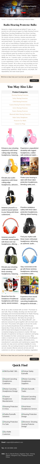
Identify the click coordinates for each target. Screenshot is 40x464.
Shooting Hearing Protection (20, 95)
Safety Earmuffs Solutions (10, 415)
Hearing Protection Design (29, 415)
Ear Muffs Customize (10, 433)
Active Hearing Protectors (20, 108)
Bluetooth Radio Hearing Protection (20, 114)
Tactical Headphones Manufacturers (10, 399)
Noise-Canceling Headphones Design (10, 390)
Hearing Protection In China (10, 407)
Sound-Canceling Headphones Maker (29, 398)
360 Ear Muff (9, 371)
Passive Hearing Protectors (20, 111)
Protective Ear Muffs (20, 120)
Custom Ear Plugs (20, 124)
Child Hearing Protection (20, 101)
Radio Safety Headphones (20, 117)
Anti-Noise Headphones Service (29, 407)
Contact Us (34, 80)
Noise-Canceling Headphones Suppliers (29, 381)
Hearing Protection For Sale (10, 423)
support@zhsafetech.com (14, 442)
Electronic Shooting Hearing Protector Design (29, 424)
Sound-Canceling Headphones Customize (10, 381)
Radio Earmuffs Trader (29, 390)
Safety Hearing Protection (20, 98)
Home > (4, 19)
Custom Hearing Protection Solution (20, 105)
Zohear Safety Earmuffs (29, 372)
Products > (10, 19)
